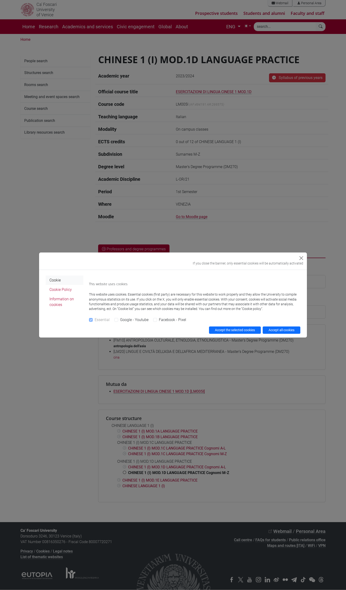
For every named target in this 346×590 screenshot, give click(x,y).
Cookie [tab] (55, 280)
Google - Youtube (134, 320)
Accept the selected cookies (235, 330)
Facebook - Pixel (172, 320)
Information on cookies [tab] (61, 302)
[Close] (301, 258)
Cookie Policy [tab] (60, 289)
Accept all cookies (281, 330)
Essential (102, 320)
